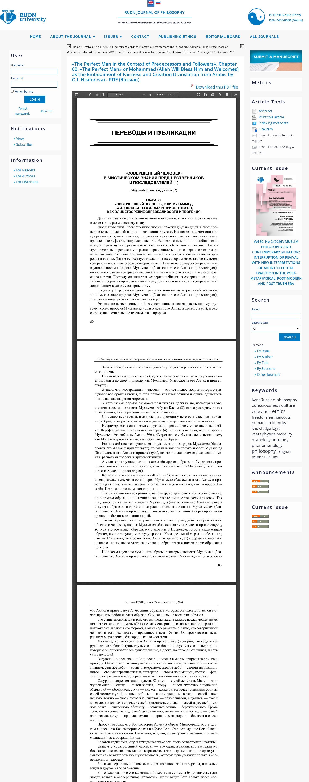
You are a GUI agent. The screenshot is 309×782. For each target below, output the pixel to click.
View (20, 138)
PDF (231, 52)
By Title (262, 362)
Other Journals (268, 374)
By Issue (263, 351)
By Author (265, 357)
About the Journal (70, 36)
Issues (111, 36)
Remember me (24, 91)
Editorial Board (223, 36)
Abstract (265, 111)
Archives (88, 47)
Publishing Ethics (177, 36)
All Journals (264, 36)
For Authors (25, 176)
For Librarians (27, 182)
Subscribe (24, 144)
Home (35, 36)
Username (17, 65)
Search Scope (260, 322)
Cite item (266, 129)
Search (256, 309)
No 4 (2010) (102, 47)
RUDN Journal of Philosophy (154, 17)
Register (47, 111)
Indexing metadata (273, 123)
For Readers (25, 170)
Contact (140, 36)
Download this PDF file (217, 87)
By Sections (266, 368)
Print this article (271, 117)
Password (17, 78)
